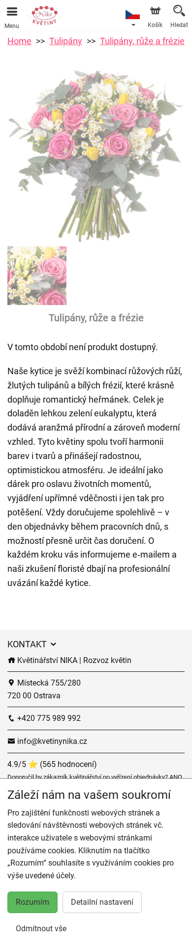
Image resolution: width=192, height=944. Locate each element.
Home (19, 41)
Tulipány (65, 41)
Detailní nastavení (102, 902)
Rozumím (32, 902)
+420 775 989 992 (48, 718)
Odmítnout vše (41, 928)
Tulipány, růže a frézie (142, 41)
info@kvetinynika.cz (51, 741)
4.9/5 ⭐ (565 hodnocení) (52, 764)
